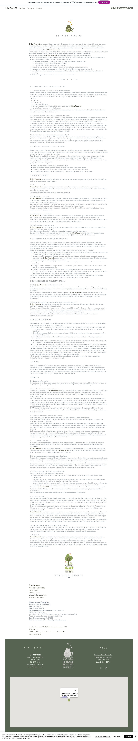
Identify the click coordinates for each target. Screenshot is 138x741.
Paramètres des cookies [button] (102, 737)
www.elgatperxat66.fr (36, 597)
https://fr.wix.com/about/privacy (42, 316)
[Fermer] (135, 736)
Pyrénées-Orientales (59, 620)
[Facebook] (101, 668)
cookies (46, 169)
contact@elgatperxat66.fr (38, 595)
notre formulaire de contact (90, 356)
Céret (49, 620)
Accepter (128, 737)
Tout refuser (117, 737)
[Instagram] (106, 668)
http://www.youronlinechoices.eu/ (52, 410)
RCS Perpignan (39, 612)
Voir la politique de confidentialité (19, 738)
